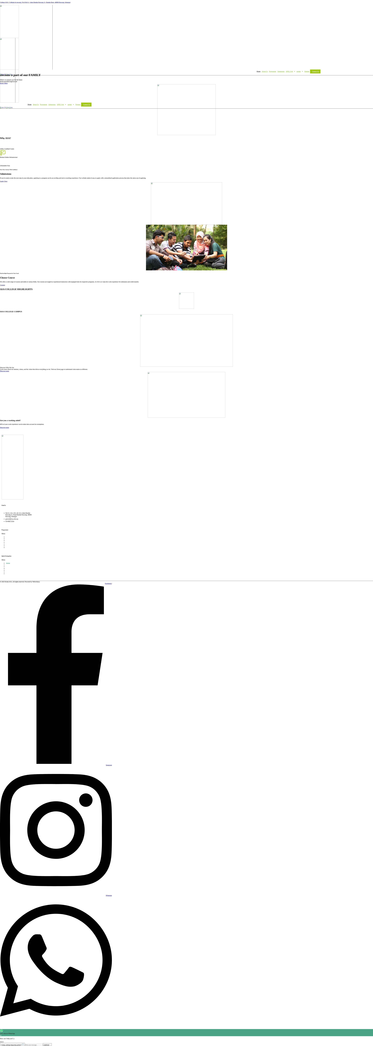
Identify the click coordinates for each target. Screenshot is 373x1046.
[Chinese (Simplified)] (3, 74)
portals (299, 71)
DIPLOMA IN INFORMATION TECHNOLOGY (19, 539)
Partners (306, 71)
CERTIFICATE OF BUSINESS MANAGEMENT (20, 547)
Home (258, 71)
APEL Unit (289, 71)
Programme (272, 71)
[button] (23, 534)
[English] (7, 74)
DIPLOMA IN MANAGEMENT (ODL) (17, 540)
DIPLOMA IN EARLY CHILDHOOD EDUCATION (20, 537)
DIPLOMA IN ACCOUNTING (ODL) (17, 544)
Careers (8, 572)
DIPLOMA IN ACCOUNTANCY (15, 546)
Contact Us (315, 71)
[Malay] (11, 74)
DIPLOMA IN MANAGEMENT (15, 542)
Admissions (281, 71)
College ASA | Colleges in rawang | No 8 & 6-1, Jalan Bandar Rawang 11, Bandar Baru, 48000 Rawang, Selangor (35, 2)
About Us (265, 71)
